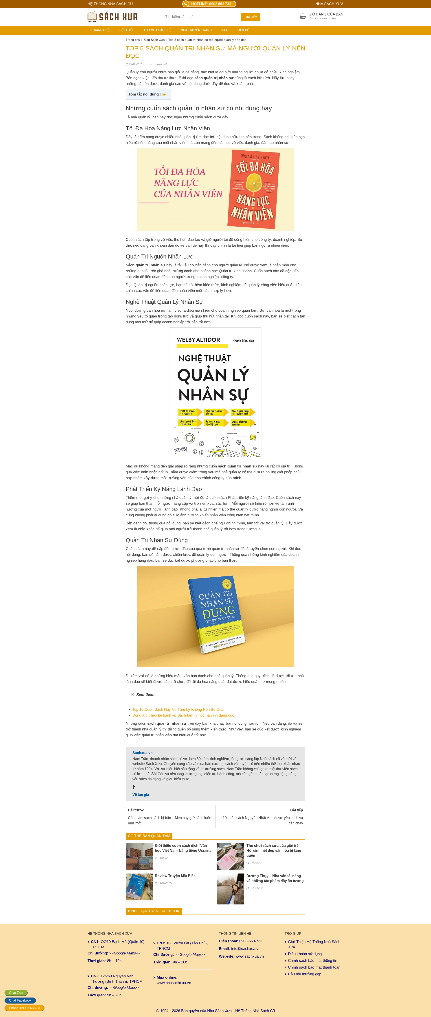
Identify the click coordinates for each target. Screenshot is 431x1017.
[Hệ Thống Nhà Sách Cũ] (112, 16)
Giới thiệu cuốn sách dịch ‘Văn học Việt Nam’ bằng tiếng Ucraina (183, 848)
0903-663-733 (250, 941)
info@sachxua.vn (245, 949)
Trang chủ (101, 30)
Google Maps (125, 953)
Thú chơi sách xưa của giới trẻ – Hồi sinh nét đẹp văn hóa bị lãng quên (273, 850)
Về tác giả (140, 795)
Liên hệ (243, 30)
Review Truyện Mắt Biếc (175, 876)
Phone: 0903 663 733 (24, 1008)
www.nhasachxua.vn (174, 983)
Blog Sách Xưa (154, 39)
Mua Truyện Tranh (196, 30)
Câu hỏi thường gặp (304, 974)
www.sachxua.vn (249, 956)
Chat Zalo (16, 993)
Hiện (164, 94)
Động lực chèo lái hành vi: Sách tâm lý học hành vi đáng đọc (183, 715)
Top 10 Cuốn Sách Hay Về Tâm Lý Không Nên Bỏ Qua (177, 709)
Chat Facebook (20, 1000)
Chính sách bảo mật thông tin (312, 960)
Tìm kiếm (250, 17)
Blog (224, 30)
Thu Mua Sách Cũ (157, 30)
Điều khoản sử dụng (305, 954)
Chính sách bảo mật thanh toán (314, 967)
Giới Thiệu (126, 30)
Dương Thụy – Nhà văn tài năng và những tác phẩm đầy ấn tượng (275, 878)
